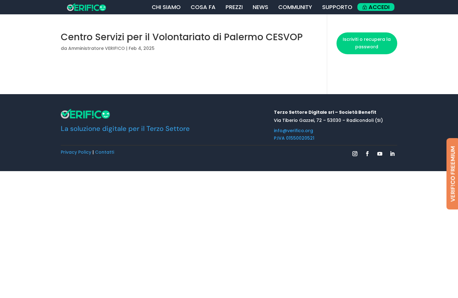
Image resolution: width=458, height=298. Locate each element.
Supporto (337, 7)
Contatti (104, 152)
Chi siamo (166, 7)
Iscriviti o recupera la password (367, 43)
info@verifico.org (293, 130)
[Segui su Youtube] (380, 154)
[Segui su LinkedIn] (392, 154)
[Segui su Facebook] (367, 154)
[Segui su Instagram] (355, 154)
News (260, 7)
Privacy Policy (76, 152)
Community (295, 7)
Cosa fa (203, 7)
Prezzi (234, 7)
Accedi (379, 7)
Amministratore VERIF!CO (96, 48)
